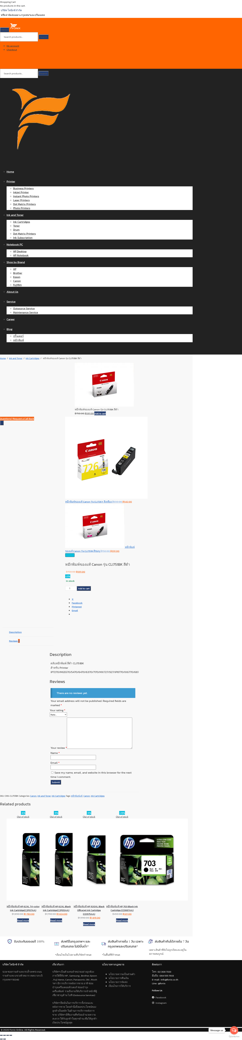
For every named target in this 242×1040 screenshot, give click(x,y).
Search (43, 37)
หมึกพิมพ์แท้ (76, 796)
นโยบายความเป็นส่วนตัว (122, 974)
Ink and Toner (15, 358)
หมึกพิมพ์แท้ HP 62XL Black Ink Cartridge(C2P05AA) (56, 908)
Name (55, 753)
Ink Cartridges (32, 358)
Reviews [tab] (14, 641)
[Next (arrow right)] (4, 1039)
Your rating (57, 710)
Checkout (12, 50)
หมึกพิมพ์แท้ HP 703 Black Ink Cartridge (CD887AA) (122, 908)
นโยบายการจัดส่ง (118, 982)
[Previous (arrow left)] (1, 1039)
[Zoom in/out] (1, 1035)
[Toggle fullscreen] (4, 1035)
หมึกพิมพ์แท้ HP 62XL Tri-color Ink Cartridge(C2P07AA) (23, 908)
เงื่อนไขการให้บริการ (120, 986)
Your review (59, 748)
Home (3, 358)
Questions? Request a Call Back (17, 418)
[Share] (7, 1035)
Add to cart (100, 413)
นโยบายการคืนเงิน (119, 978)
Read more (23, 920)
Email (55, 763)
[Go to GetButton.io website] (234, 1037)
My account (13, 46)
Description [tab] (15, 632)
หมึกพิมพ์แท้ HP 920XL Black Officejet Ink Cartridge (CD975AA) (89, 910)
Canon (33, 796)
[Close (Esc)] (10, 1035)
